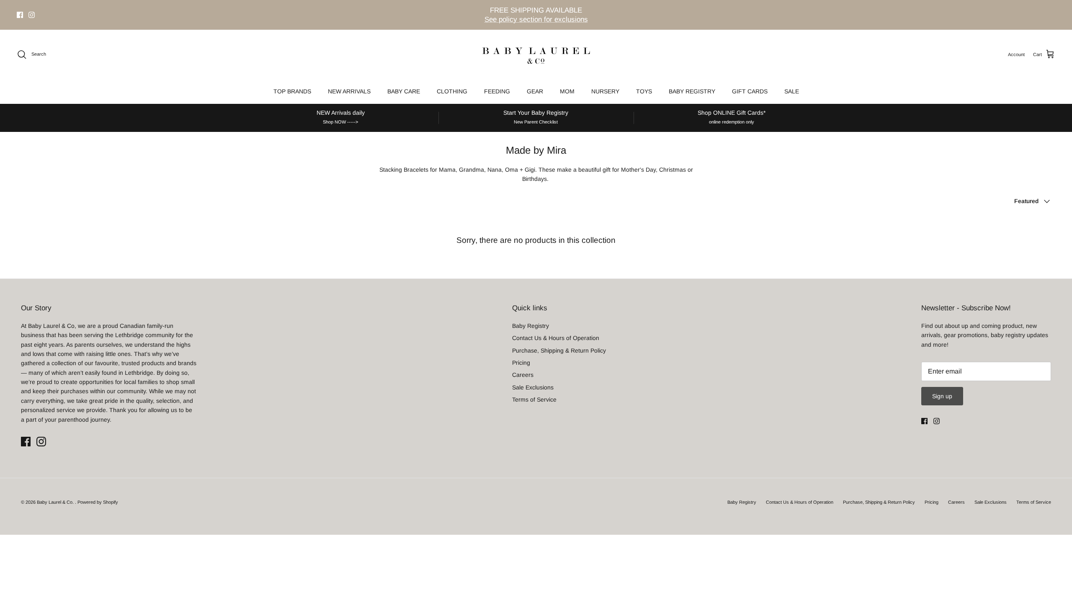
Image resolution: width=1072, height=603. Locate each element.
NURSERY (605, 91)
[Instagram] (31, 15)
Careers (522, 374)
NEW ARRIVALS (349, 91)
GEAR (535, 91)
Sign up (942, 396)
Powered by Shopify (97, 502)
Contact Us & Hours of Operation (555, 338)
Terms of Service (534, 399)
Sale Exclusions (533, 387)
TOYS (644, 91)
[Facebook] (20, 15)
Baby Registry (530, 325)
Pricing (521, 362)
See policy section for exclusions (536, 19)
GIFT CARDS (750, 91)
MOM (567, 91)
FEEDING (497, 91)
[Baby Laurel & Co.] (536, 54)
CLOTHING (452, 91)
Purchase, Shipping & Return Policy (559, 350)
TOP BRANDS (292, 91)
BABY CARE (403, 91)
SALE (791, 91)
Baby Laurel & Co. (56, 502)
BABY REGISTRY (692, 91)
